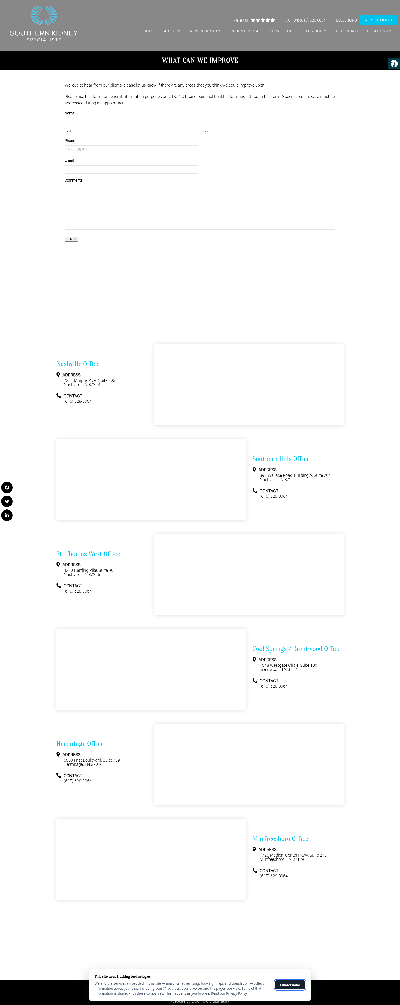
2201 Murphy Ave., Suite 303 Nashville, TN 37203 (89, 382)
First (68, 131)
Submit (71, 239)
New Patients (203, 31)
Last (206, 131)
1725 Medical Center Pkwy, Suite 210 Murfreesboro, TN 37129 (293, 857)
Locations (346, 20)
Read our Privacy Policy (229, 993)
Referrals (347, 31)
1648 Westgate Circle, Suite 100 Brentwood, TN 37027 (288, 667)
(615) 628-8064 (312, 20)
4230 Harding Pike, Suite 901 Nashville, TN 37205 (90, 572)
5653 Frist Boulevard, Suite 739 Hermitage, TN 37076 (92, 762)
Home (149, 31)
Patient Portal (245, 31)
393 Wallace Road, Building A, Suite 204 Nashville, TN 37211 (295, 477)
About (170, 31)
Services (279, 31)
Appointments (378, 20)
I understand (290, 985)
